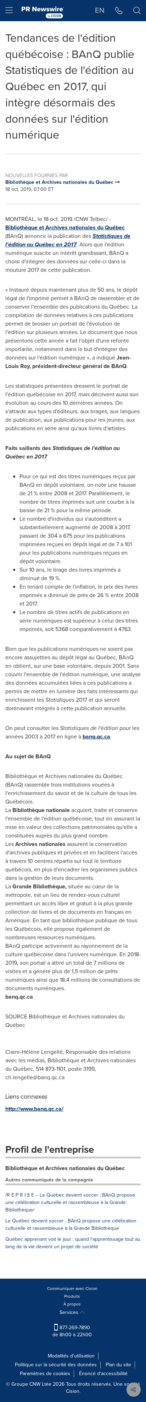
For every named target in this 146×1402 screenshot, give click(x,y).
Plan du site (118, 1364)
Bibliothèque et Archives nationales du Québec (65, 227)
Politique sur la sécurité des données (56, 1364)
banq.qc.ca (96, 736)
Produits (72, 1296)
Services (70, 1312)
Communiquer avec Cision (72, 1288)
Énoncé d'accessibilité (103, 1373)
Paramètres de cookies (45, 1373)
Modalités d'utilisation (71, 1356)
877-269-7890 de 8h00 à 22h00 (72, 1331)
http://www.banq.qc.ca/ (34, 1109)
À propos (72, 1304)
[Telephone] (119, 10)
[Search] (137, 10)
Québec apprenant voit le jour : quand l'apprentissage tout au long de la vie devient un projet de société (72, 1242)
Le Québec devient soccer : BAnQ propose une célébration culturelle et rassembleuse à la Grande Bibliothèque (70, 1224)
